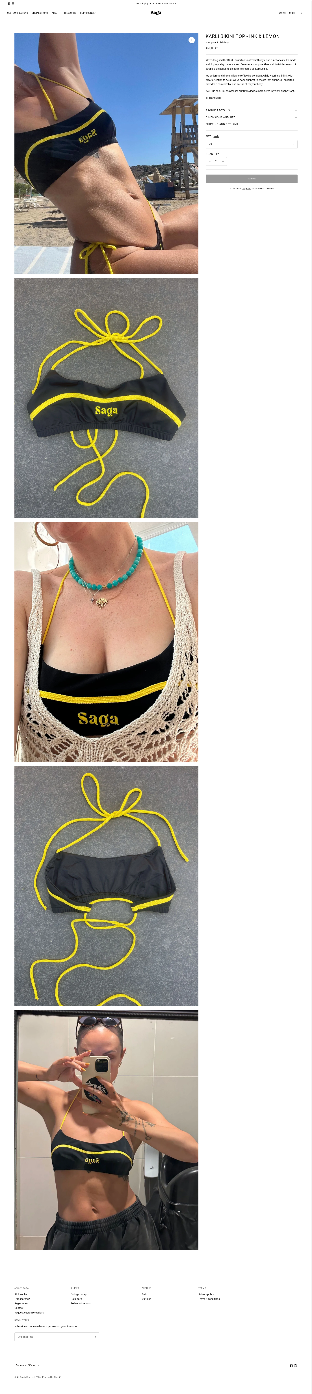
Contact (18, 1307)
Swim (145, 1294)
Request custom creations (29, 1312)
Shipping (246, 188)
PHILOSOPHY (69, 13)
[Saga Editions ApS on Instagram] (13, 3)
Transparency (22, 1298)
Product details (218, 110)
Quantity (212, 154)
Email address (25, 1332)
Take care (76, 1298)
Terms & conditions (209, 1298)
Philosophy (20, 1294)
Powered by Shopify (52, 1377)
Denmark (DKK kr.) (26, 1365)
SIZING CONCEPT (88, 13)
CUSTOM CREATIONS (17, 13)
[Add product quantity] (223, 161)
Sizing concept (79, 1294)
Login (292, 13)
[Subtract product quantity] (209, 161)
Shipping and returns (222, 124)
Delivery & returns (81, 1303)
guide (216, 136)
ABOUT (55, 13)
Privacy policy (206, 1294)
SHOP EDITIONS (40, 13)
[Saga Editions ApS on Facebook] (9, 3)
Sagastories (21, 1303)
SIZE (208, 136)
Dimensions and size (220, 117)
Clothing (146, 1298)
